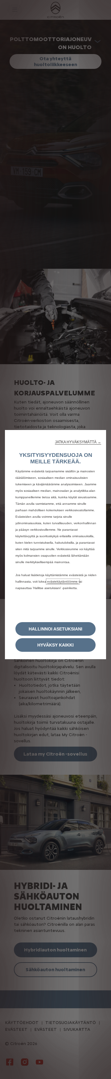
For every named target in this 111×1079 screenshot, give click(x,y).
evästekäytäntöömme (63, 581)
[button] (78, 442)
